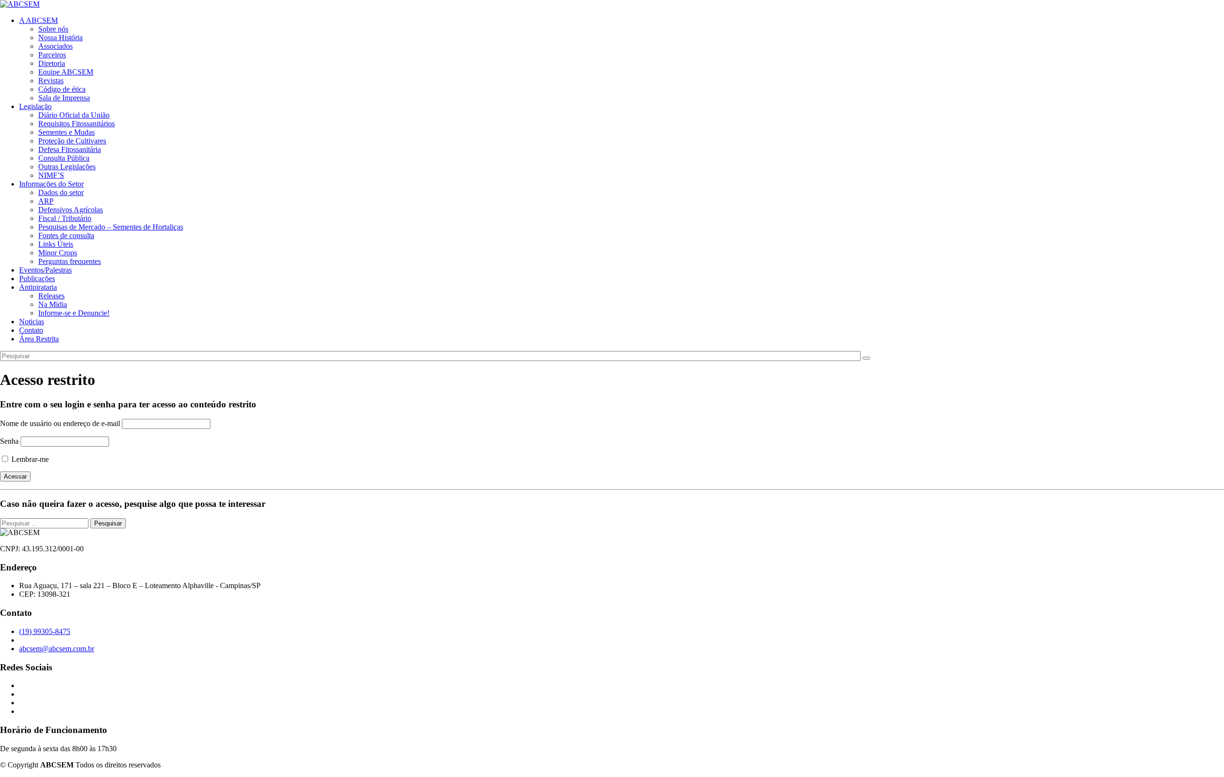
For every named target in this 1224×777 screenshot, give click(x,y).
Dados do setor (61, 192)
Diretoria (51, 63)
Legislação (35, 106)
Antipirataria (38, 287)
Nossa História (60, 37)
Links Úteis (55, 244)
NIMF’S (51, 175)
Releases (51, 296)
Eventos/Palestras (45, 270)
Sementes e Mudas (66, 132)
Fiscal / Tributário (64, 218)
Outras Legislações (67, 167)
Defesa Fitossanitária (69, 149)
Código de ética (62, 89)
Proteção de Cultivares (72, 141)
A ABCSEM (38, 20)
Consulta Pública (63, 158)
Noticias (31, 321)
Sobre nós (53, 29)
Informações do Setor (51, 184)
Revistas (51, 81)
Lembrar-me (29, 459)
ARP (46, 201)
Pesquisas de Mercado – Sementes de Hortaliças (110, 227)
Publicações (37, 278)
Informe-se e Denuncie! (73, 313)
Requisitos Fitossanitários (76, 124)
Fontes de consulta (66, 235)
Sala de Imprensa (64, 98)
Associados (55, 46)
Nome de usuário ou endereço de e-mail (60, 423)
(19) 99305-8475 (44, 631)
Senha (9, 441)
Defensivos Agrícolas (70, 210)
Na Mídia (52, 304)
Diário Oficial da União (73, 115)
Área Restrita (39, 339)
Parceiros (52, 55)
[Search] (866, 358)
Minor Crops (57, 253)
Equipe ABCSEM (65, 72)
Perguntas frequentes (69, 261)
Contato (31, 330)
